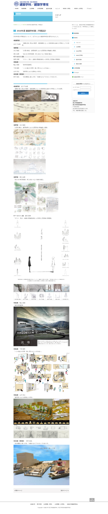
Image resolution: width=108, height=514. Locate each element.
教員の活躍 (79, 63)
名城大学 (32, 504)
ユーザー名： (76, 87)
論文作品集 (49, 8)
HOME (16, 8)
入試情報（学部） (48, 504)
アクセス (89, 8)
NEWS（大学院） (79, 8)
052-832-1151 (80, 110)
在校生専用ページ (78, 77)
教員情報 (24, 8)
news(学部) (79, 51)
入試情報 (31, 8)
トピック (57, 8)
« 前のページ (18, 490)
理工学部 (39, 504)
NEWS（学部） (67, 8)
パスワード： (76, 90)
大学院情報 (40, 8)
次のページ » (65, 490)
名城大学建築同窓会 (72, 504)
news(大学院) (79, 55)
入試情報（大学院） (60, 504)
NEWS (24, 24)
